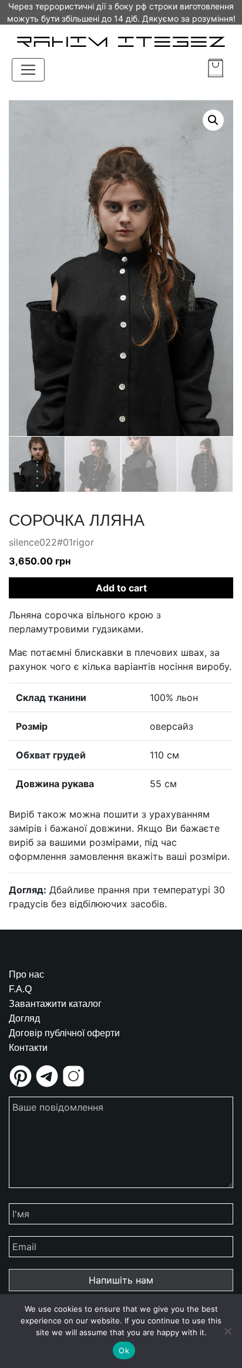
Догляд (24, 1018)
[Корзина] (215, 68)
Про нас (26, 974)
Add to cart (121, 588)
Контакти (28, 1048)
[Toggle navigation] (28, 69)
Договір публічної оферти (64, 1033)
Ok (124, 1350)
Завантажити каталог (55, 1004)
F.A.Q (20, 989)
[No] (227, 1331)
